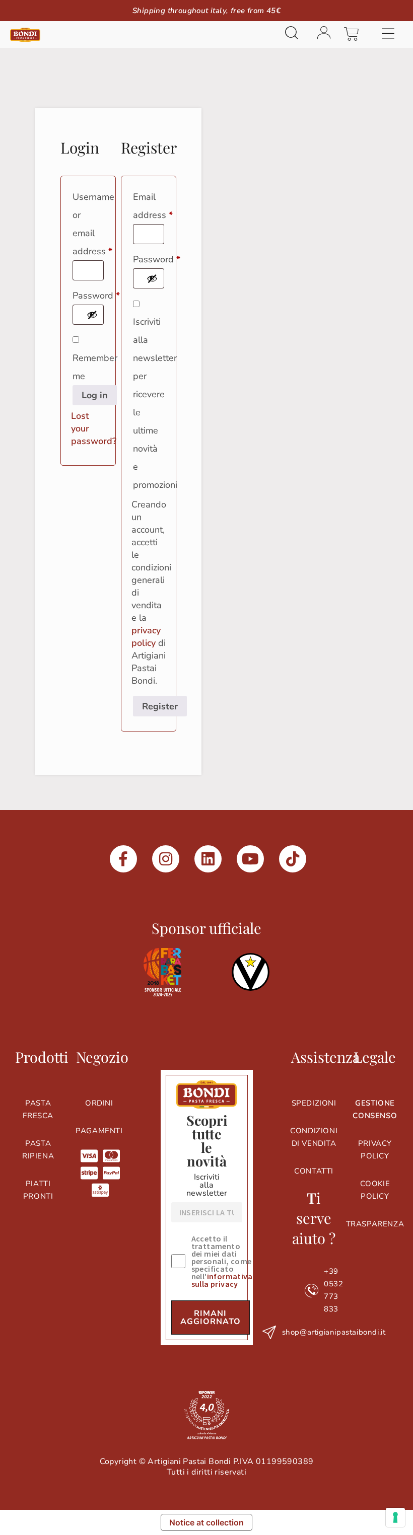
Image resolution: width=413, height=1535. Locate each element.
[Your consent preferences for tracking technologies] (395, 1517)
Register (160, 706)
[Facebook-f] (123, 858)
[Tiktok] (292, 858)
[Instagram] (165, 858)
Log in (95, 395)
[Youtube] (250, 858)
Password (88, 294)
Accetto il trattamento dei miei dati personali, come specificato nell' (221, 1261)
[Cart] (351, 34)
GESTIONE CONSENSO (375, 1109)
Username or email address (88, 222)
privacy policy (146, 636)
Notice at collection (206, 1522)
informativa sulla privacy (221, 1280)
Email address (148, 204)
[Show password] (92, 314)
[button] (388, 34)
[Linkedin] (208, 858)
